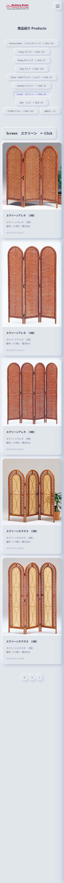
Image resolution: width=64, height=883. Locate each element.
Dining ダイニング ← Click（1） (32, 60)
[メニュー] (58, 6)
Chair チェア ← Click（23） (32, 68)
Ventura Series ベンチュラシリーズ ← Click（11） (32, 43)
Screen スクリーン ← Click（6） (32, 94)
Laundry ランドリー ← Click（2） (32, 85)
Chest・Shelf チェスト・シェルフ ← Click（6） (32, 77)
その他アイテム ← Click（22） (20, 111)
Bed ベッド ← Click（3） (32, 102)
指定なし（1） (50, 111)
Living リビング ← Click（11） (32, 51)
